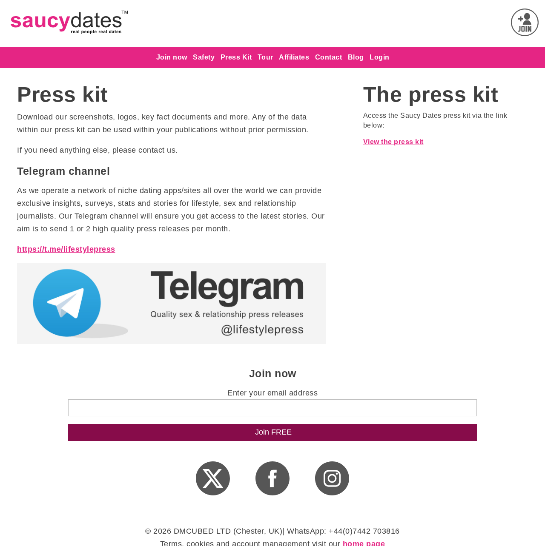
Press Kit (236, 57)
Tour (265, 57)
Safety (204, 57)
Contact (328, 57)
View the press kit (393, 141)
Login (380, 57)
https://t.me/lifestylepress (66, 249)
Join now (171, 57)
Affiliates (294, 57)
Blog (356, 57)
